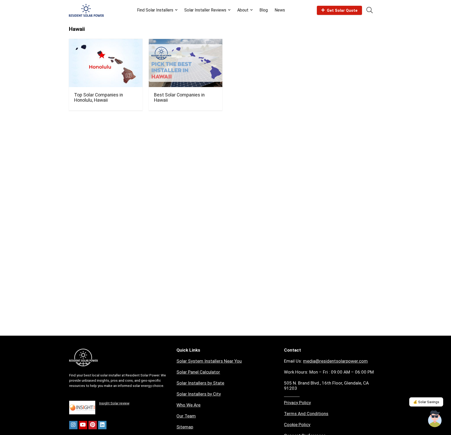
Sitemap (184, 427)
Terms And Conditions (306, 413)
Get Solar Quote (342, 10)
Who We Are (188, 405)
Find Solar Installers (155, 10)
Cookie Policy (297, 424)
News (280, 10)
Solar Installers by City (198, 394)
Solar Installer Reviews (205, 10)
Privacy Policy (297, 402)
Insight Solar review (114, 403)
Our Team (186, 416)
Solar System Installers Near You (209, 361)
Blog (263, 10)
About (242, 10)
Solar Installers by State (200, 383)
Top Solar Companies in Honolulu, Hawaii (98, 97)
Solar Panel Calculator (198, 372)
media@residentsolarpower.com (335, 361)
